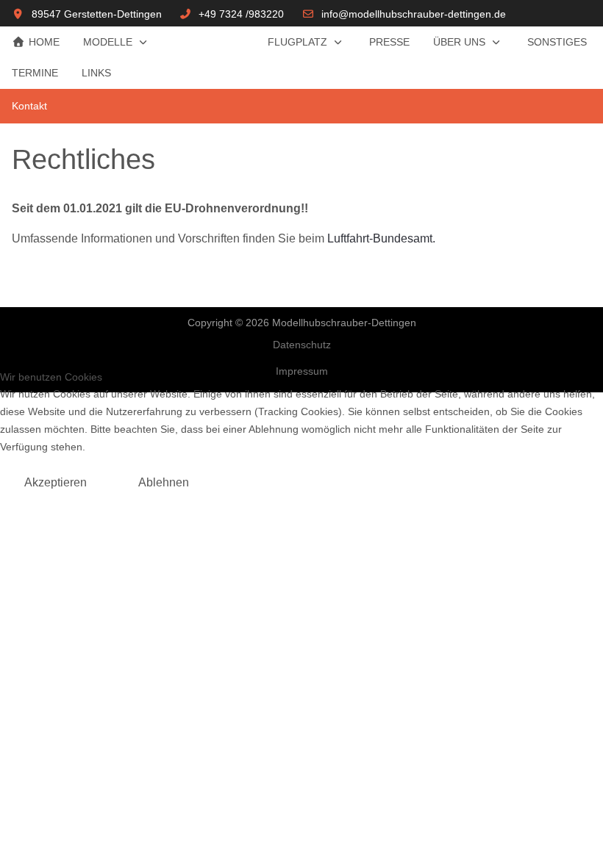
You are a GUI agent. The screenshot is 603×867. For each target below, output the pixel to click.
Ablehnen (163, 482)
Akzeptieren (55, 482)
